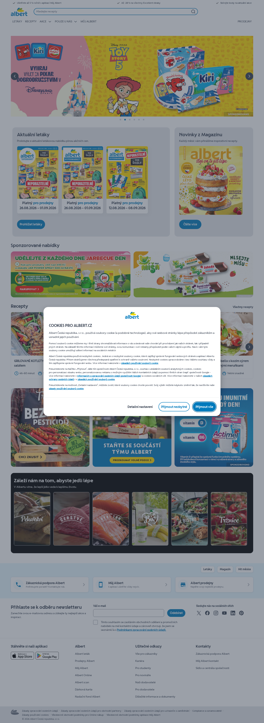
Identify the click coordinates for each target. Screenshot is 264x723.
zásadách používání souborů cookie (139, 363)
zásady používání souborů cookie (66, 388)
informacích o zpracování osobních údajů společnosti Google (109, 376)
